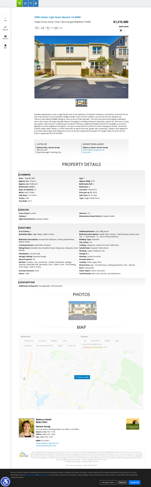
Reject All (122, 482)
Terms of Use (43, 475)
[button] (5, 481)
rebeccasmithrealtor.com (46, 445)
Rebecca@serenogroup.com (94, 150)
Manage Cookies (108, 482)
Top (5, 21)
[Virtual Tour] (36, 3)
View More (87, 152)
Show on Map (82, 377)
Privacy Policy (30, 475)
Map (5, 48)
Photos (5, 39)
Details (5, 30)
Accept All (134, 482)
